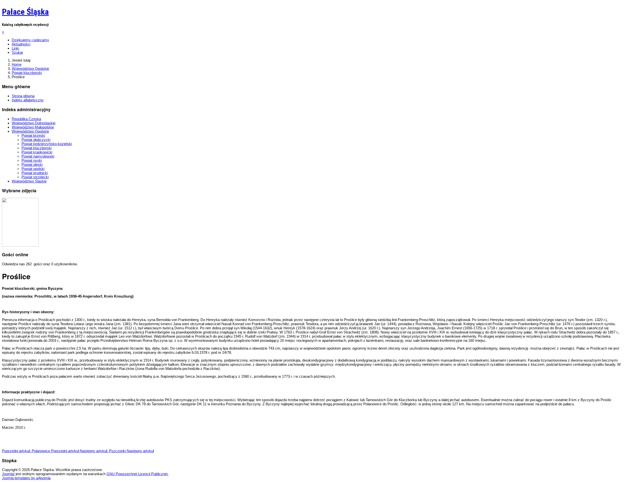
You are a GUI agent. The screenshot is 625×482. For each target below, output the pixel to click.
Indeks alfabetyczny (28, 100)
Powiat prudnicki (34, 173)
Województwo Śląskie (29, 181)
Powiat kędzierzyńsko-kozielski (46, 144)
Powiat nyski (31, 160)
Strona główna (23, 96)
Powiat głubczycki (35, 140)
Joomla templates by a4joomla (26, 478)
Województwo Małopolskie (33, 127)
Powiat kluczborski (36, 148)
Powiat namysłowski (37, 156)
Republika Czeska (26, 119)
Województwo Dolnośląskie (33, 123)
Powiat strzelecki (35, 177)
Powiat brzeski (33, 135)
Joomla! (8, 474)
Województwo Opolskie (30, 131)
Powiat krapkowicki (36, 152)
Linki (15, 48)
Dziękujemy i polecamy (30, 40)
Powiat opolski (32, 169)
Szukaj (17, 52)
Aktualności (21, 44)
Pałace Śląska (25, 12)
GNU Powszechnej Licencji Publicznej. (137, 474)
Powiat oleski (31, 164)
